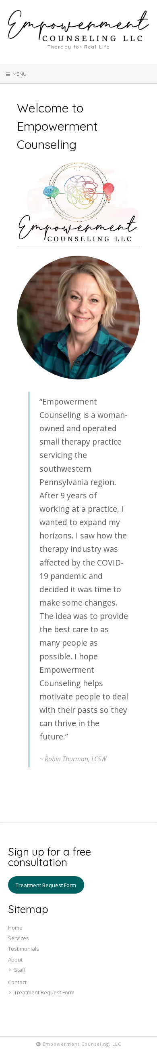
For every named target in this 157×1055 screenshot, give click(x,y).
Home (15, 927)
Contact (17, 982)
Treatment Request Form (46, 885)
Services (18, 938)
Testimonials (23, 948)
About (15, 959)
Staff (20, 969)
